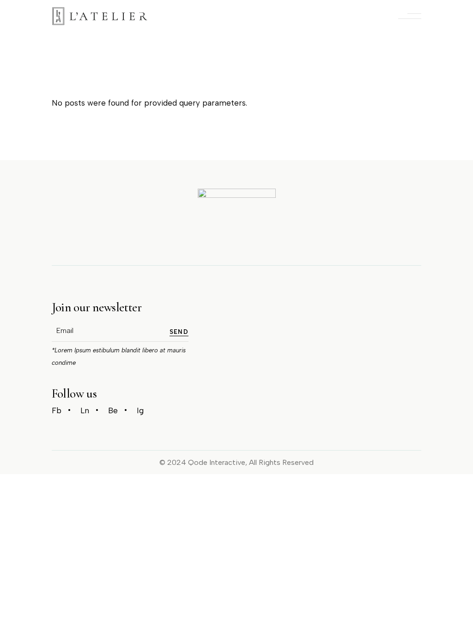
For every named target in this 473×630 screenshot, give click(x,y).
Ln (84, 410)
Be (113, 410)
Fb (56, 410)
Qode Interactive (216, 462)
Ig (140, 410)
